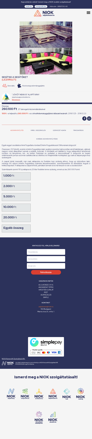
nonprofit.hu (41, 6)
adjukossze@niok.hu (46, 307)
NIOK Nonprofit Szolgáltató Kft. (13, 359)
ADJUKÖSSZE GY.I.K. (46, 285)
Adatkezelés (46, 295)
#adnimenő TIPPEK (46, 287)
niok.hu (29, 6)
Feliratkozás (46, 272)
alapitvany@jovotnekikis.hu (21, 97)
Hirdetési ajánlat (46, 290)
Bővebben (16, 100)
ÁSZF (46, 292)
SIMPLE (46, 297)
